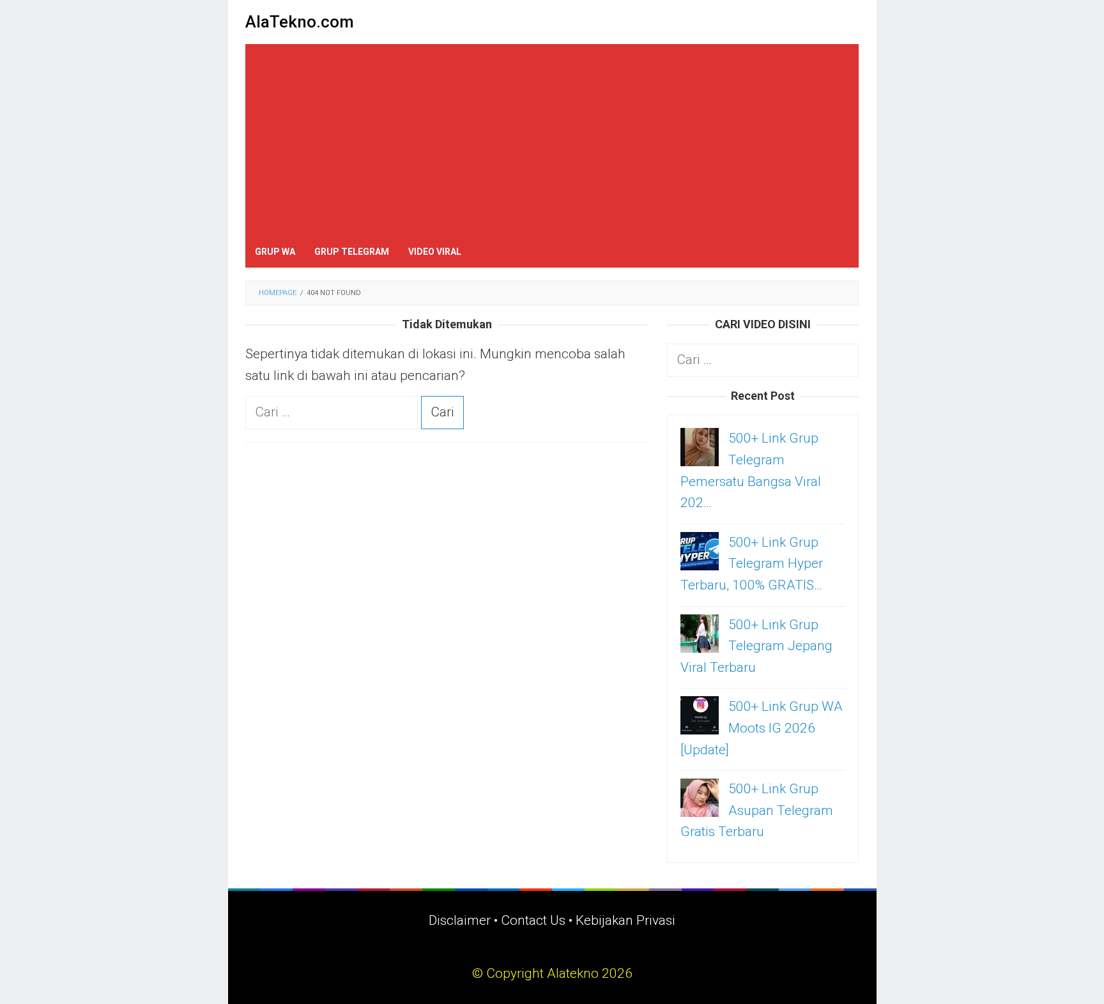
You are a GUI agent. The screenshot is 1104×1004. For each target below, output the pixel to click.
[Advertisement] (552, 139)
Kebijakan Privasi (625, 920)
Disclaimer (460, 920)
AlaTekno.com (299, 21)
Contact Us (533, 920)
